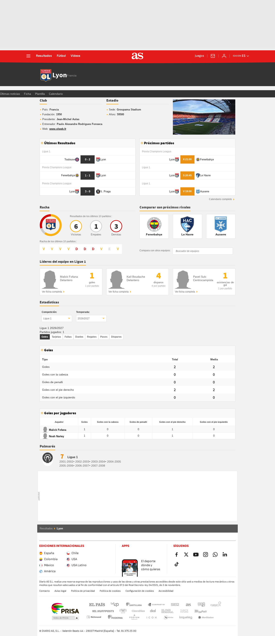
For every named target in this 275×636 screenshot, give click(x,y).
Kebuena (198, 611)
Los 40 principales (115, 604)
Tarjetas (56, 336)
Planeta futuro (181, 611)
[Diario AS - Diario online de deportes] (137, 56)
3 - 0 (87, 191)
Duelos (79, 336)
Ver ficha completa (52, 291)
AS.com (188, 604)
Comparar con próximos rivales (165, 207)
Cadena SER (175, 604)
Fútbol (61, 56)
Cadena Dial (152, 611)
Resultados (44, 56)
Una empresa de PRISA (65, 608)
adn (201, 604)
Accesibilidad (166, 591)
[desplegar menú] (28, 56)
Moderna (94, 617)
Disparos (116, 336)
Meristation (186, 617)
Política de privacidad (83, 591)
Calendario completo (220, 199)
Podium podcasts (115, 617)
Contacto (44, 591)
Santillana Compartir (156, 604)
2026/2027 (84, 318)
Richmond (214, 611)
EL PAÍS (97, 604)
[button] (65, 618)
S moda (151, 617)
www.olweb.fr (57, 128)
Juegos (199, 56)
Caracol (215, 604)
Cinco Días (136, 611)
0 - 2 (87, 159)
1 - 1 (87, 175)
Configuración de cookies (139, 591)
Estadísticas (49, 302)
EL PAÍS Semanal (166, 611)
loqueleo (168, 617)
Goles (44, 336)
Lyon (59, 75)
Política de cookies (110, 591)
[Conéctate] (224, 56)
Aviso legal (60, 591)
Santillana (133, 604)
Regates (92, 336)
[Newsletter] (212, 56)
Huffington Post (103, 611)
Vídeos (75, 56)
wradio (124, 611)
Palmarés (47, 446)
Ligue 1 (47, 318)
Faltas (68, 336)
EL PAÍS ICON (134, 617)
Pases (104, 336)
